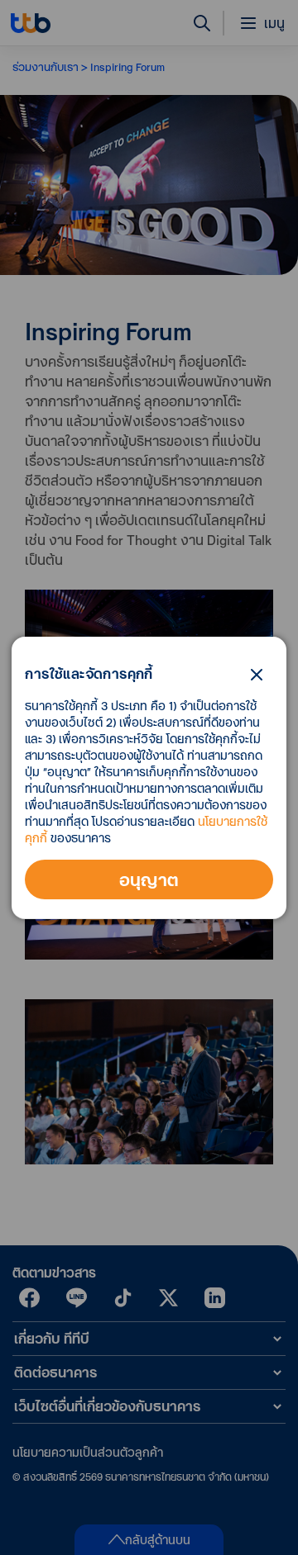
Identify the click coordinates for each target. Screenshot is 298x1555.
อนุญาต (149, 879)
